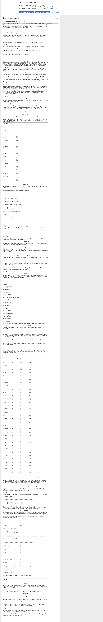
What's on (18, 23)
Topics (51, 23)
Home (4, 21)
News (48, 23)
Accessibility (43, 16)
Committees (30, 23)
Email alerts (47, 16)
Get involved (34, 21)
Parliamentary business (10, 21)
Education (43, 21)
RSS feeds (52, 16)
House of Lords (13, 23)
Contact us (56, 16)
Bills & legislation (24, 23)
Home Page (46, 24)
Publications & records (37, 23)
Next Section (5, 617)
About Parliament (27, 21)
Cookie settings (55, 12)
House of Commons (6, 23)
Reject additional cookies (42, 12)
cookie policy (52, 8)
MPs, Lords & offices (19, 21)
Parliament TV (44, 23)
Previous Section (5, 24)
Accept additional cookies (26, 12)
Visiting (38, 21)
